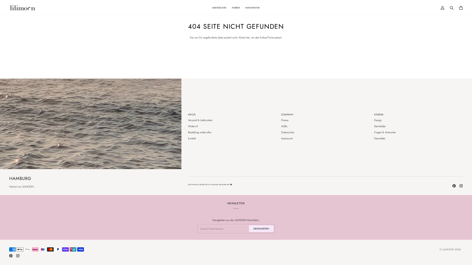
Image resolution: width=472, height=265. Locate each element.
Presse (284, 120)
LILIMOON (448, 249)
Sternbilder (380, 126)
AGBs (284, 126)
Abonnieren (261, 228)
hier (248, 37)
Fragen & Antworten (385, 132)
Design (378, 120)
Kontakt (192, 138)
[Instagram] (461, 186)
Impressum (287, 138)
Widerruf (193, 126)
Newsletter (380, 138)
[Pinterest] (454, 186)
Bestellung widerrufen (199, 132)
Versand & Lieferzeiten (200, 120)
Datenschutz (287, 132)
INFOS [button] (191, 114)
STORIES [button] (379, 114)
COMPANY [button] (287, 114)
